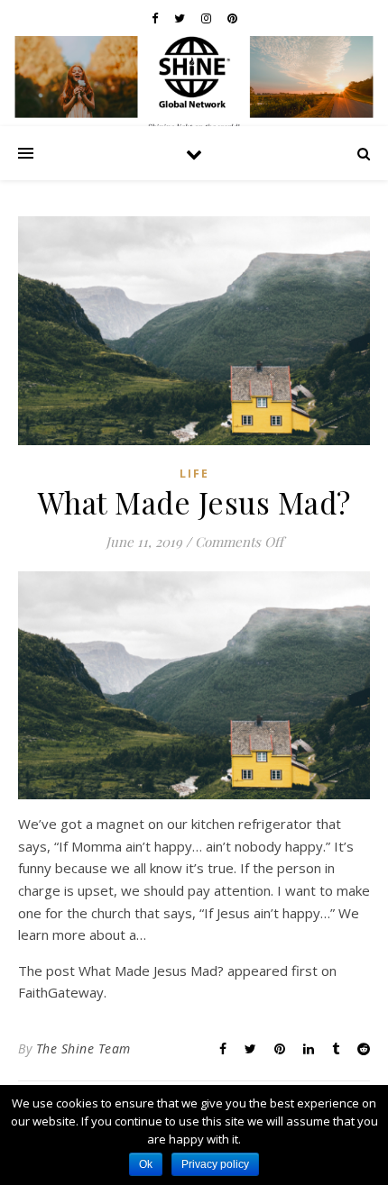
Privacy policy (215, 1164)
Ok (145, 1164)
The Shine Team (83, 1048)
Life (194, 473)
